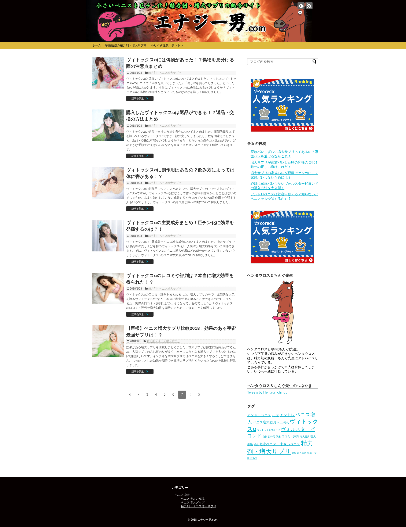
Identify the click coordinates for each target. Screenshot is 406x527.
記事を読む (138, 98)
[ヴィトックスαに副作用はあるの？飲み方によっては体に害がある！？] (108, 183)
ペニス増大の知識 (192, 498)
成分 (256, 444)
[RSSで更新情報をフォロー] (309, 5)
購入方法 (301, 453)
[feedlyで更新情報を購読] (301, 5)
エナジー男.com (207, 519)
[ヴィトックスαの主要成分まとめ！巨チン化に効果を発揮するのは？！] (108, 235)
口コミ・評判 (290, 436)
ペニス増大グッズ (192, 502)
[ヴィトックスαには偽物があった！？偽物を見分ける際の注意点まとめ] (108, 73)
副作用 (271, 436)
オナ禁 (275, 415)
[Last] (199, 394)
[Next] (191, 394)
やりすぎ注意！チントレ (167, 45)
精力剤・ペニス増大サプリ (164, 72)
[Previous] (139, 394)
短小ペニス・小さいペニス (279, 444)
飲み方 (253, 458)
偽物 (265, 436)
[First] (130, 394)
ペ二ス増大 (283, 422)
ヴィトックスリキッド (268, 430)
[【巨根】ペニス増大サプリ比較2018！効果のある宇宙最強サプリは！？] (108, 341)
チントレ (287, 415)
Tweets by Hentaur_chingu (267, 392)
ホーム (96, 45)
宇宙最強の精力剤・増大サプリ (126, 45)
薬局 (294, 453)
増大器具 (304, 436)
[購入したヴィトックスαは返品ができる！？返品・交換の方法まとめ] (108, 125)
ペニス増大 (182, 494)
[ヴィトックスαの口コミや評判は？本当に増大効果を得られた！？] (108, 288)
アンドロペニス (259, 415)
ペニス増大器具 (264, 422)
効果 (278, 436)
